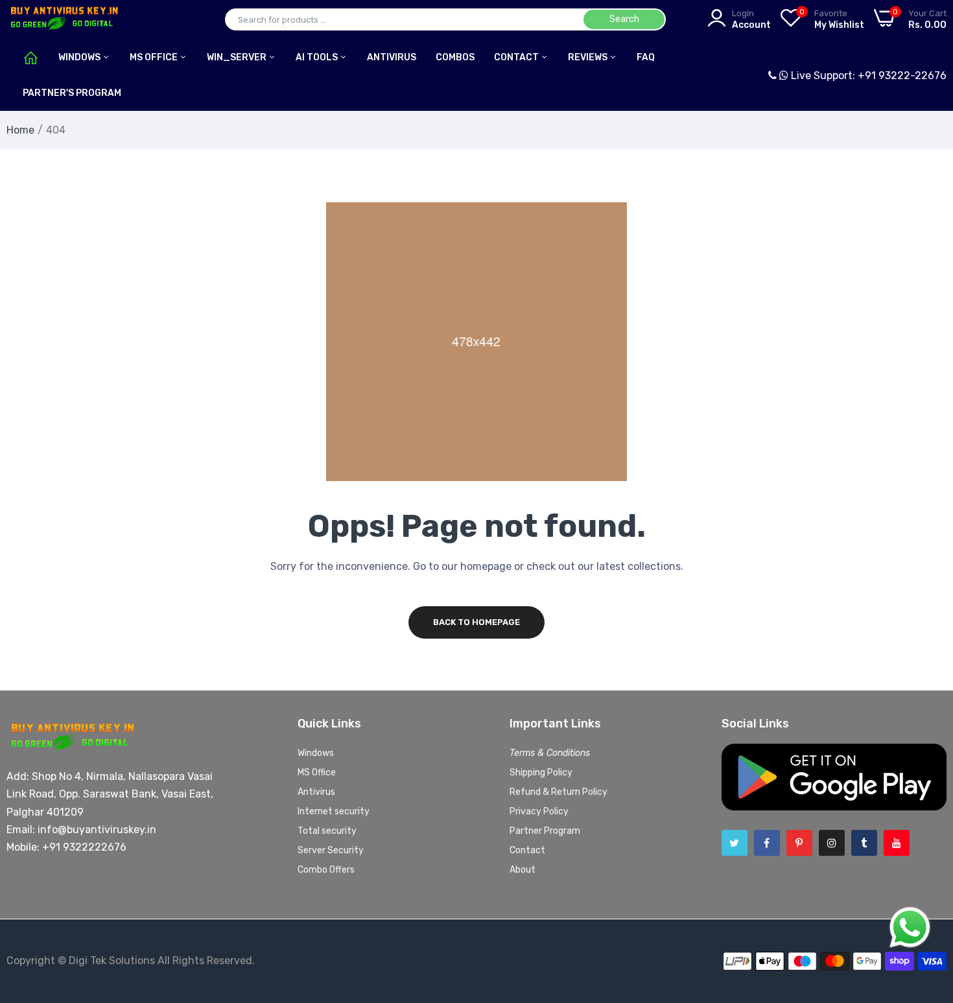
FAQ (646, 57)
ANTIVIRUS (391, 57)
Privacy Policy (539, 811)
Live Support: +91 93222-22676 (867, 75)
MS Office (155, 57)
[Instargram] (832, 843)
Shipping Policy (541, 772)
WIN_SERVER (237, 57)
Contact (517, 57)
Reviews (588, 57)
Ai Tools (318, 57)
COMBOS (455, 57)
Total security (327, 830)
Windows (80, 57)
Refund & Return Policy (558, 791)
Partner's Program (72, 93)
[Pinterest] (799, 843)
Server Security (331, 850)
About (522, 869)
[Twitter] (734, 843)
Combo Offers (326, 869)
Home (20, 130)
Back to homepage (476, 622)
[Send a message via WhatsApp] (910, 927)
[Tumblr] (864, 843)
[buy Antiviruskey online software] (63, 19)
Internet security (334, 811)
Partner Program (545, 830)
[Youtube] (897, 843)
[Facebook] (767, 843)
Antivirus (316, 791)
